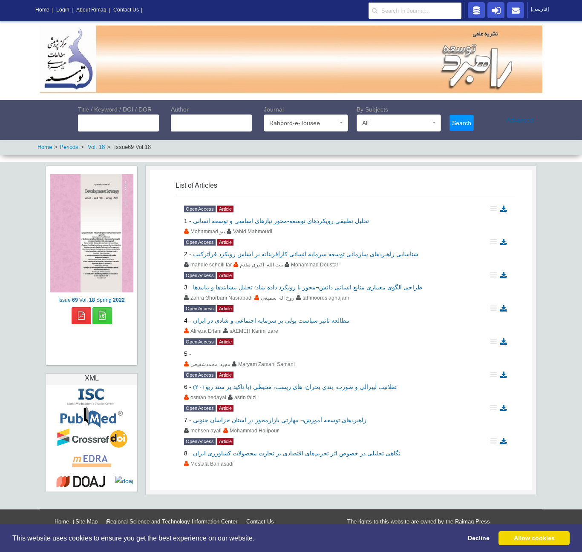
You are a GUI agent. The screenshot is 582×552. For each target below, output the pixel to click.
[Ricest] (476, 9)
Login (62, 10)
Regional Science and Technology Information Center (172, 521)
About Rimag (91, 10)
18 (96, 147)
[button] (257, 539)
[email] (515, 9)
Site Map (86, 521)
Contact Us (260, 521)
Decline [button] (479, 538)
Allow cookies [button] (534, 538)
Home (62, 521)
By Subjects (372, 109)
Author (180, 109)
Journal (274, 109)
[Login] (495, 9)
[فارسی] (540, 9)
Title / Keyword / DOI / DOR (115, 109)
